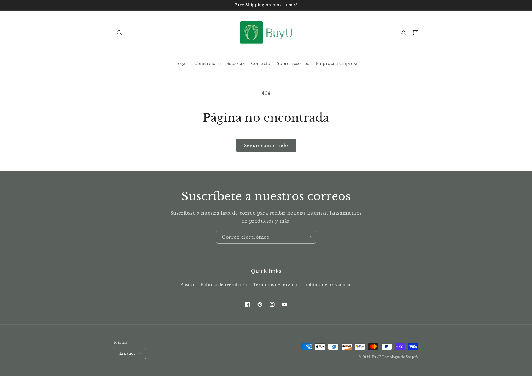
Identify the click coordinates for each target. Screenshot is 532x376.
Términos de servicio (275, 284)
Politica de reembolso (224, 284)
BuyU (376, 357)
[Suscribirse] (309, 237)
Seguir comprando (266, 145)
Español (127, 353)
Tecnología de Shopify (400, 357)
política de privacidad (328, 284)
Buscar (187, 284)
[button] (120, 33)
